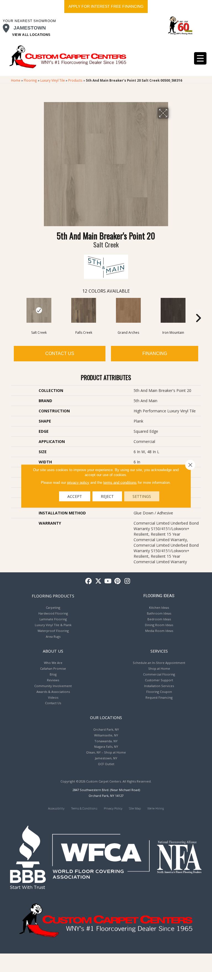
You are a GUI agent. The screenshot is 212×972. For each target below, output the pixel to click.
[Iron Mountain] (173, 310)
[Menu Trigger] (200, 58)
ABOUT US (53, 651)
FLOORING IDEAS (159, 595)
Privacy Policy (113, 808)
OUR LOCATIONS (106, 717)
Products (75, 80)
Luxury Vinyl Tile (52, 80)
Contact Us (59, 353)
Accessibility (56, 808)
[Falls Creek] (83, 310)
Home (15, 80)
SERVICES (159, 651)
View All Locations (31, 35)
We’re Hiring (155, 808)
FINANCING (154, 353)
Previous (14, 310)
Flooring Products (53, 596)
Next (198, 310)
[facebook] (89, 581)
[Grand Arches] (128, 310)
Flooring (30, 80)
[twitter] (98, 581)
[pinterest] (118, 581)
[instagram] (127, 581)
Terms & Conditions (84, 808)
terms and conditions (120, 482)
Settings (141, 496)
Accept (74, 496)
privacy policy (78, 482)
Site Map (135, 808)
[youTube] (108, 581)
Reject (107, 496)
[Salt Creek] (39, 310)
